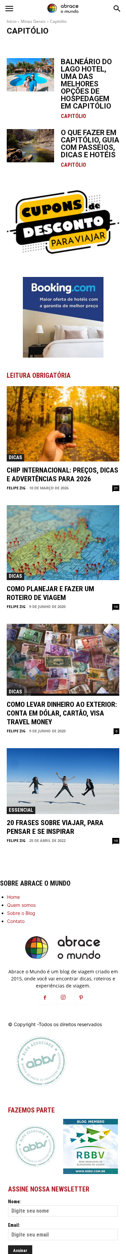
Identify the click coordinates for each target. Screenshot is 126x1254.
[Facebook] (45, 998)
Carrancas (50, 44)
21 (116, 488)
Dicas (15, 457)
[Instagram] (63, 997)
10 (116, 606)
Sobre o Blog (21, 913)
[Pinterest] (81, 998)
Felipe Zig (16, 487)
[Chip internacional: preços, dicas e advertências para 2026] (63, 423)
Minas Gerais (33, 21)
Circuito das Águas (82, 44)
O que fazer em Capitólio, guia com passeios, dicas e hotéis (90, 143)
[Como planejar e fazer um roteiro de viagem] (63, 542)
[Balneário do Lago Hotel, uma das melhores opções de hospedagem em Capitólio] (30, 74)
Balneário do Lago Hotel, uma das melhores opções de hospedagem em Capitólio (86, 83)
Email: (14, 1225)
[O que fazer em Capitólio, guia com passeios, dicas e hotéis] (30, 145)
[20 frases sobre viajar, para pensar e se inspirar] (63, 781)
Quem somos (21, 905)
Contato (16, 921)
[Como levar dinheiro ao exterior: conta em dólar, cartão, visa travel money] (63, 660)
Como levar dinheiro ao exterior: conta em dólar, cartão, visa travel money (62, 713)
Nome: (14, 1201)
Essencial (21, 810)
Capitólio (73, 116)
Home (13, 897)
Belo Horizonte (22, 44)
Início (11, 21)
